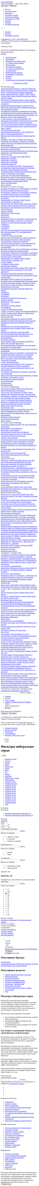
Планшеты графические (27, 534)
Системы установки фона (25, 285)
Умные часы (5, 585)
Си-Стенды (18, 315)
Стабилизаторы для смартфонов (12, 621)
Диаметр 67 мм (10, 795)
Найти (22, 831)
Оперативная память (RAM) (26, 519)
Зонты (3, 681)
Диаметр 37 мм (10, 782)
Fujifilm (28, 132)
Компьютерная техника (14, 72)
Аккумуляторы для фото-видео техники (15, 102)
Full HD (29, 319)
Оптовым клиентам (12, 24)
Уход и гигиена (14, 657)
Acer (15, 434)
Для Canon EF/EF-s (23, 156)
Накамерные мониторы (9, 289)
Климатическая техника (9, 677)
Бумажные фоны (7, 281)
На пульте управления (21, 366)
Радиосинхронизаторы (27, 230)
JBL (20, 460)
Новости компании (12, 1106)
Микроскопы (5, 409)
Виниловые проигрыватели (11, 455)
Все (13, 87)
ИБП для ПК (33, 532)
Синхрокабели (6, 234)
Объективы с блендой (13, 986)
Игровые (34, 496)
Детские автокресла (20, 658)
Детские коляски (18, 655)
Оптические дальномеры (10, 419)
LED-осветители (7, 209)
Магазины (8, 13)
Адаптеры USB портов (27, 504)
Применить (5, 920)
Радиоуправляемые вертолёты (20, 604)
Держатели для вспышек (9, 141)
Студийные (25, 489)
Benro (7, 765)
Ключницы (25, 683)
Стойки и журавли (7, 311)
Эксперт (8, 21)
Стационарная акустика (9, 440)
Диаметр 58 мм (10, 791)
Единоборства (20, 645)
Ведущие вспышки (7, 190)
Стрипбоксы (5, 226)
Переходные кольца (8, 177)
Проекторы (5, 434)
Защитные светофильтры (20, 111)
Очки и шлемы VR (7, 536)
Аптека (17, 666)
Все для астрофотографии (21, 398)
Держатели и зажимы (8, 360)
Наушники (4, 460)
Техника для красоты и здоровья (16, 675)
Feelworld (21, 289)
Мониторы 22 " (6, 541)
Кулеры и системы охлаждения (24, 517)
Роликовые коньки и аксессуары (12, 643)
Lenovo (28, 494)
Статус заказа (10, 700)
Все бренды (31, 238)
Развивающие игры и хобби (11, 664)
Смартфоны (5, 555)
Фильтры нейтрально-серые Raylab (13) (19, 815)
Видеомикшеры (25, 375)
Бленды (3, 166)
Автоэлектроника (16, 634)
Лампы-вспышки (25, 240)
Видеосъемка (10, 65)
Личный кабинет (11, 1141)
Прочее (8, 78)
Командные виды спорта (18, 647)
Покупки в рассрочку (12, 1133)
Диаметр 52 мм (10, 787)
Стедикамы (5, 372)
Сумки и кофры (6, 262)
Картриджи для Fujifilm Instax (27, 151)
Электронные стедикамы (18, 372)
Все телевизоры (31, 424)
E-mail (22, 1080)
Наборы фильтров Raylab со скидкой (18, 975)
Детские (26, 411)
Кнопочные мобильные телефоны (13, 568)
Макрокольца (24, 175)
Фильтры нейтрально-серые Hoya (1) (18, 813)
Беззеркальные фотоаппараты (11, 106)
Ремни (18, 683)
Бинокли (4, 402)
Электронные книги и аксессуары (13, 613)
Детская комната (23, 660)
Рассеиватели (28, 139)
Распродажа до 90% (21, 83)
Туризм (33, 641)
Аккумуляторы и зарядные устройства (21, 206)
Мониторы (5, 540)
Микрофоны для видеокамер (11, 349)
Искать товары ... (26, 693)
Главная (8, 696)
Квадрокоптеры (6, 364)
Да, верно (5, 6)
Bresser (13, 409)
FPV (22, 364)
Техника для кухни (20, 674)
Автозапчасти (24, 638)
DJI (29, 341)
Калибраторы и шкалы (9, 266)
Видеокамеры (6, 319)
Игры (12, 645)
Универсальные (27, 166)
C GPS (3, 589)
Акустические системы (26, 440)
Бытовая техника (7, 674)
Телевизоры (5, 424)
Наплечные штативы (25, 358)
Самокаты (27, 643)
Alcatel (27, 568)
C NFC (8, 589)
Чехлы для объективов (9, 183)
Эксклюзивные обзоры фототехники (18, 1107)
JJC (6, 772)
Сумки (30, 681)
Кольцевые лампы (7, 219)
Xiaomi (18, 424)
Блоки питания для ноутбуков (11, 506)
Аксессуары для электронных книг (18, 615)
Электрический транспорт (21, 641)
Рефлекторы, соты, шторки (10, 213)
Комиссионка (10, 1143)
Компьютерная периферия (10, 526)
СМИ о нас (9, 1165)
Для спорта (21, 466)
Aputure (27, 200)
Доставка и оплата (11, 15)
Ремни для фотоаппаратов (22, 123)
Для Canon (12, 139)
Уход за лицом (24, 670)
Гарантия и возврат (12, 17)
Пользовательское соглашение (15, 1111)
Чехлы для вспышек (23, 196)
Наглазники (14, 124)
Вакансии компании (12, 1109)
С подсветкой (10, 400)
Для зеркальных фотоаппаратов (16, 120)
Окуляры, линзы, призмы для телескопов (17, 393)
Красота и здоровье (8, 666)
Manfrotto (8, 776)
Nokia (32, 568)
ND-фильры (30, 168)
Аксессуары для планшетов (10, 574)
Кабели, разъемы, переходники (26, 536)
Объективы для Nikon (8, 158)
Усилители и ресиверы (9, 479)
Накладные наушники (9, 464)
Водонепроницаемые (8, 345)
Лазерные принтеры (21, 545)
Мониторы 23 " (17, 541)
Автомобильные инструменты (11, 640)
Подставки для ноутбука (9, 504)
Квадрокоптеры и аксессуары (11, 600)
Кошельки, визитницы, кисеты (17, 681)
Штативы (20, 273)
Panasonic (14, 319)
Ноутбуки (4, 494)
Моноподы (10, 275)
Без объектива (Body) (14, 107)
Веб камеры (12, 530)
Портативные (6, 436)
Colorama (17, 279)
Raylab (16, 238)
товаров (3, 922)
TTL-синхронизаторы (23, 232)
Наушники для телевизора (10, 430)
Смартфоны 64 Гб (20, 560)
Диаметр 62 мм (10, 793)
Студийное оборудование (15, 63)
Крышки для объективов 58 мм (16, 181)
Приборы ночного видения (10, 417)
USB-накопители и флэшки (10, 130)
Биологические (6, 413)
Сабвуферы (22, 441)
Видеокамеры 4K (21, 321)
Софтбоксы (5, 224)
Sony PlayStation (21, 445)
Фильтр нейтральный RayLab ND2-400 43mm (21, 949)
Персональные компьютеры (11, 513)
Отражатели (5, 217)
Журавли (34, 311)
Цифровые (10, 411)
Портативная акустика (9, 443)
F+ (36, 568)
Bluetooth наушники (24, 462)
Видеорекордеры (7, 385)
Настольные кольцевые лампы (21, 223)
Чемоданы (5, 683)
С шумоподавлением (13, 467)
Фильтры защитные (12, 978)
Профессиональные (26, 92)
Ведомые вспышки (21, 190)
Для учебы (18, 496)
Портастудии (18, 487)
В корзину (9, 951)
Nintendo (30, 445)
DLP (12, 436)
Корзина (8, 708)
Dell (21, 494)
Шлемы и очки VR (10, 453)
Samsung (13, 424)
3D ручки (11, 549)
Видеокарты (5, 521)
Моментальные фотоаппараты (12, 136)
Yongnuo (17, 200)
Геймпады (19, 449)
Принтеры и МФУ (7, 545)
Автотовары (5, 634)
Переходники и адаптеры (10, 287)
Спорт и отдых (6, 641)
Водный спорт (12, 649)
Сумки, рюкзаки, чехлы (9, 119)
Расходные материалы (9, 151)
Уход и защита (6, 128)
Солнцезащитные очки (27, 679)
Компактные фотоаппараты (10, 132)
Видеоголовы (6, 334)
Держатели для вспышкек (20, 192)
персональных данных (17, 1084)
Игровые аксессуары (8, 449)
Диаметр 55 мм (10, 789)
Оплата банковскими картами (15, 1156)
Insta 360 (25, 341)
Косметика (11, 668)
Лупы (3, 400)
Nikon (31, 89)
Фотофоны (5, 279)
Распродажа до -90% (12, 19)
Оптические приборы (13, 67)
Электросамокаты (30, 609)
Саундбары (30, 441)
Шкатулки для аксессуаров (24, 685)
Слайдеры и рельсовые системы (12, 377)
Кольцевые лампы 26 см (16, 221)
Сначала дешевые (7, 933)
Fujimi (22, 200)
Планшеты (4, 562)
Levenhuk (11, 402)
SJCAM (19, 341)
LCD (16, 436)
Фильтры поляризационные (24, 113)
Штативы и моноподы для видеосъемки (15, 332)
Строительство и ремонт (23, 651)
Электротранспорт (7, 609)
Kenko (7, 774)
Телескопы (4, 389)
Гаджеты (9, 76)
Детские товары (6, 655)
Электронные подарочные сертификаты (20, 80)
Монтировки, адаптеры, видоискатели (15, 396)
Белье (17, 679)
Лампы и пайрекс (7, 211)
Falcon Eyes (9, 767)
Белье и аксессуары (8, 679)
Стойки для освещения (23, 311)
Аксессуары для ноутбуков (10, 500)
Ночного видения (16, 404)
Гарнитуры (28, 449)
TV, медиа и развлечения (15, 69)
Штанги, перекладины (26, 313)
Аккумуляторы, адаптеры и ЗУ (12, 202)
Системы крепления (8, 283)
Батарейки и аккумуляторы (25, 100)
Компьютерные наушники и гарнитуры (23, 472)
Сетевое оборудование (9, 509)
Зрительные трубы (7, 407)
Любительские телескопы (16, 390)
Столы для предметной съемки (12, 309)
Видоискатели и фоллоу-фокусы (12, 379)
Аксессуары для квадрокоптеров (12, 368)
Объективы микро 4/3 (8, 164)
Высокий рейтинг (7, 935)
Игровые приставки (8, 445)
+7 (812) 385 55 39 (21, 39)
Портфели (12, 683)
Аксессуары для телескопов (10, 392)
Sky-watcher (25, 389)
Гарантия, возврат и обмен (14, 1132)
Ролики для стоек (7, 315)
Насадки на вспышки (14, 143)
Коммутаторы (6, 511)
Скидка (7, 761)
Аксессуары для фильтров (17, 117)
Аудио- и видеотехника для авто (15, 635)
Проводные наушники (11, 470)
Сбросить (4, 821)
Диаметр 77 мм (10, 799)
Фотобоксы (5, 198)
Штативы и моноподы (9, 273)
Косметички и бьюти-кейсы (19, 687)
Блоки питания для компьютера (12, 523)
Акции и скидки (11, 1104)
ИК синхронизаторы (8, 232)
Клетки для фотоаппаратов (27, 126)
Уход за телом (14, 670)
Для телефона (24, 470)
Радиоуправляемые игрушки (11, 606)
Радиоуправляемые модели (10, 602)
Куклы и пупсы (28, 662)
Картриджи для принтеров (10, 547)
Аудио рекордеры (7, 381)
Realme (33, 555)
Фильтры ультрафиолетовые (15, 982)
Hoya (7, 770)
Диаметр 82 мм (10, 801)
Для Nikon (19, 139)
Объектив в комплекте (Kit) (16, 90)
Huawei (17, 562)
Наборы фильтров (13, 115)
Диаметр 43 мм (10, 785)
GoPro (13, 341)
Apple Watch (14, 585)
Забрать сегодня (10, 759)
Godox (24, 238)
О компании (9, 1102)
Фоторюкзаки (23, 119)
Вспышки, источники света (15, 61)
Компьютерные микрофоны (19, 532)
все (5, 962)
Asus (17, 494)
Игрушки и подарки (15, 662)
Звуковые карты (30, 521)
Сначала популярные (8, 929)
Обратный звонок (7, 52)
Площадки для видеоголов (20, 336)
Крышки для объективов (9, 179)
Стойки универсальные (9, 313)
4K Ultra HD (11, 343)
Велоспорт (21, 649)
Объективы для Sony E (9, 160)
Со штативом (19, 219)
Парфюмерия (20, 668)
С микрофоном (20, 468)
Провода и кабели (25, 124)
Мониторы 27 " (6, 543)
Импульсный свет (7, 204)
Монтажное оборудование (10, 375)
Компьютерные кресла (9, 551)
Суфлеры (35, 375)
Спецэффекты (6, 307)
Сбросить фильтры (24, 920)
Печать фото (5, 147)
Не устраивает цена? (12, 1137)
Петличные (33, 489)
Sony (28, 106)
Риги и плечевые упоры (9, 358)
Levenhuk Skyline (15, 389)
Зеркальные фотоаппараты (10, 89)
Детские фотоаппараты (15, 134)
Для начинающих (12, 92)
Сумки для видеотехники (10, 362)
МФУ (31, 545)
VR (2, 453)
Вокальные (5, 491)
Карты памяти (6, 94)
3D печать (4, 549)
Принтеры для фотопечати (19, 147)
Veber (21, 402)
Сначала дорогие (7, 931)
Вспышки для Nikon (30, 189)
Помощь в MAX (11, 1147)
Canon (24, 106)
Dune (18, 432)
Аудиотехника (11, 71)
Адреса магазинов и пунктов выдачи (18, 1128)
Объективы (10, 59)
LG (22, 434)
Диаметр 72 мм (10, 797)
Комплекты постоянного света (24, 207)
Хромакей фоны (19, 281)
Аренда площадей (11, 1163)
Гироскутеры (19, 609)
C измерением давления (28, 587)
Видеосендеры (6, 383)
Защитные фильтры (18, 168)
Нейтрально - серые (12, 778)
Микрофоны (5, 489)
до (9, 827)
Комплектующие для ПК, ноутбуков (13, 515)
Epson (11, 434)
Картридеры (27, 96)
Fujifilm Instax (27, 136)
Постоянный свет (7, 207)
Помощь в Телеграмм (12, 1145)
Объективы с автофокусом (14, 984)
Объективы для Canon (9, 156)
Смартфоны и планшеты (14, 74)
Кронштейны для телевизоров (11, 428)
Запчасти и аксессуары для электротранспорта (17, 611)
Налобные (28, 400)
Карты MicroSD (16, 96)
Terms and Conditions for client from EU (18, 1121)
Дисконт (8, 22)
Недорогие (32, 321)
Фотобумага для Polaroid (9, 153)
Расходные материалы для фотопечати (19, 148)
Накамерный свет (7, 145)
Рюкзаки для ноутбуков (28, 500)
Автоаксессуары (13, 638)
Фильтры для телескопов (26, 394)
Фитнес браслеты (7, 592)
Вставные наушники (24, 464)
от (9, 825)
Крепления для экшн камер (26, 345)
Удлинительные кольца (23, 177)
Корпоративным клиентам (14, 1158)
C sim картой (15, 589)
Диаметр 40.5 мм (11, 784)
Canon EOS (24, 89)
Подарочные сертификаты (14, 1135)
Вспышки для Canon (15, 189)
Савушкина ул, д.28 (8, 39)
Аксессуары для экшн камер (11, 347)
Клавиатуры (24, 526)
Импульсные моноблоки (22, 204)
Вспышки (4, 139)
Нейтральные (10, 780)
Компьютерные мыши (23, 528)
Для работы (27, 496)
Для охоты (27, 404)
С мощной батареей (14, 558)
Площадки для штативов (23, 275)
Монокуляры (5, 406)
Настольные (19, 400)
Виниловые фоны (31, 281)
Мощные (4, 498)
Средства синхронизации (10, 230)
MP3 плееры (5, 619)
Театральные (5, 404)
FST (20, 238)
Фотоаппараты (11, 57)
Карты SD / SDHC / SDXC (20, 94)
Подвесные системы (8, 285)
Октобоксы (5, 228)
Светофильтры (6, 111)
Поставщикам (10, 1161)
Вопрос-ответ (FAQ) (12, 1139)
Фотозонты (5, 215)
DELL (20, 540)
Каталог (4, 54)
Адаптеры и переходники (10, 264)
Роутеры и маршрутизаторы (27, 509)
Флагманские (32, 560)
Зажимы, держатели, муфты (25, 283)
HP (24, 494)
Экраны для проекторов (9, 438)
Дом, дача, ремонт (7, 651)
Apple (11, 460)
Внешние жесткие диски (9, 534)
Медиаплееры (6, 432)
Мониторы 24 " (29, 541)
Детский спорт (11, 660)
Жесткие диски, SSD (17, 521)
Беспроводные (12, 462)
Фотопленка (23, 153)
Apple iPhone (14, 555)
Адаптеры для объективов (10, 175)
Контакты (8, 1167)
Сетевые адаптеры (17, 511)
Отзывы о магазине (12, 1154)
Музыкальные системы (9, 441)
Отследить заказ (10, 11)
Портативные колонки (25, 443)
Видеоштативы (16, 334)
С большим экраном (29, 558)
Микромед (27, 409)
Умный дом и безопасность (28, 677)
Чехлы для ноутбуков (23, 502)
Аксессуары (5, 124)
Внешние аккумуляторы (9, 581)
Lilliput (27, 289)
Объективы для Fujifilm (9, 162)
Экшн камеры (6, 341)
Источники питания (8, 100)
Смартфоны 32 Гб (7, 560)
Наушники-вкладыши (8, 466)
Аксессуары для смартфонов (11, 566)
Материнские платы (8, 519)
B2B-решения (10, 1159)
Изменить (13, 6)
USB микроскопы (18, 413)
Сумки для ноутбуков (8, 502)
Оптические (19, 411)
